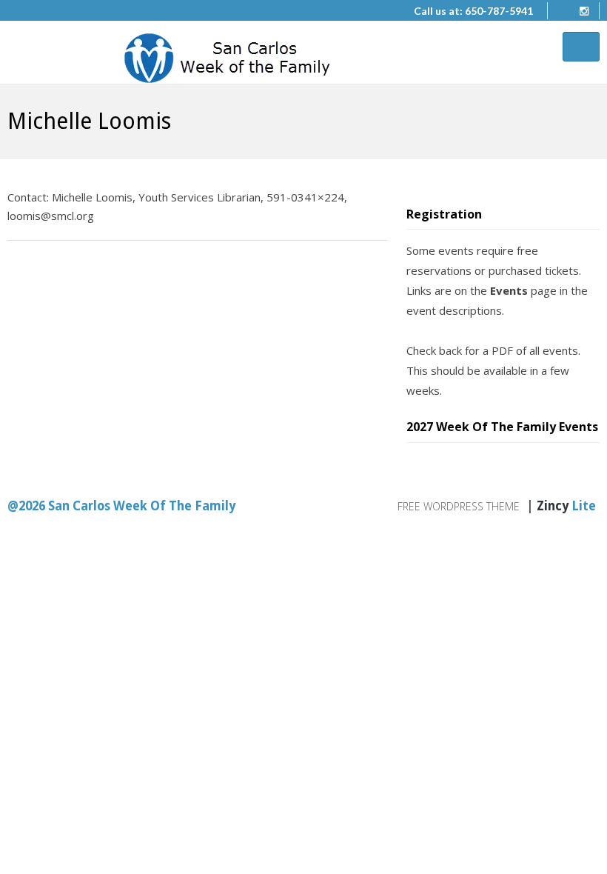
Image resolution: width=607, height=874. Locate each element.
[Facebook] (559, 11)
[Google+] (63, 277)
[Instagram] (584, 11)
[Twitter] (17, 277)
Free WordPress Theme (459, 506)
